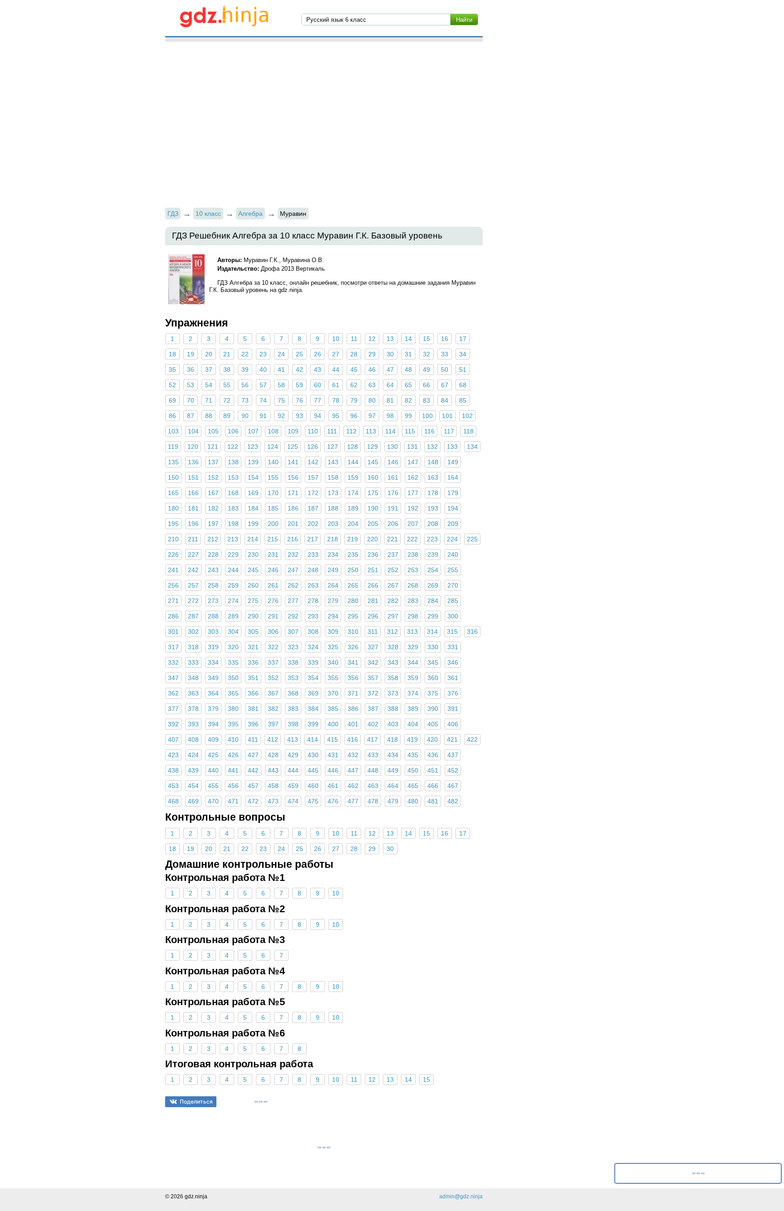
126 (312, 446)
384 (313, 708)
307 (293, 631)
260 (253, 585)
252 (392, 570)
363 (193, 693)
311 (373, 631)
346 (452, 662)
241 (173, 570)
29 (372, 354)
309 (333, 631)
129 (372, 446)
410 (233, 739)
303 (213, 631)
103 (173, 431)
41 (281, 369)
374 (412, 693)
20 (208, 354)
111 (332, 431)
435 (412, 755)
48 (408, 369)
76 (299, 400)
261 (273, 585)
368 (293, 693)
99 (408, 415)
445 (313, 770)
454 (193, 785)
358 (392, 677)
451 (432, 770)
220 (372, 539)
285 (452, 600)
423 (173, 755)
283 (412, 600)
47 (390, 369)
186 (293, 508)
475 (313, 801)
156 (293, 477)
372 (373, 693)
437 (452, 755)
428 (273, 755)
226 (173, 554)
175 (373, 492)
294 (333, 616)
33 (444, 354)
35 (172, 369)
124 (272, 446)
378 (193, 708)
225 (472, 539)
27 (335, 354)
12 (372, 338)
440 (213, 770)
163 (432, 477)
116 (429, 431)
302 (193, 631)
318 (193, 647)
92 (281, 415)
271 (173, 600)
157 (313, 477)
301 (173, 631)
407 (173, 739)
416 (352, 739)
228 (213, 554)
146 (392, 462)
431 (333, 755)
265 (353, 585)
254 (432, 570)
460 (313, 785)
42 (299, 369)
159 (353, 477)
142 (313, 462)
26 (317, 354)
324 (313, 647)
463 (373, 785)
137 (213, 462)
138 (233, 462)
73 (245, 400)
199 (253, 523)
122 (232, 446)
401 (353, 724)
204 (353, 523)
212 (212, 539)
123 (252, 446)
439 (193, 770)
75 (281, 400)
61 (335, 385)
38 (226, 369)
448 (373, 770)
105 (213, 431)
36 (190, 369)
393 (193, 724)
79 (354, 400)
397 (273, 724)
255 (452, 570)
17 (462, 338)
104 (193, 431)
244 (233, 570)
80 (372, 400)
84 (444, 400)
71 (208, 400)
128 (352, 446)
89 (226, 415)
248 (313, 570)
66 (426, 385)
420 (432, 739)
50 (444, 369)
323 (293, 647)
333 (193, 662)
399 (313, 724)
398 (293, 724)
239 (432, 554)
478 (373, 801)
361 (452, 677)
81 (390, 400)
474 (293, 801)
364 (213, 693)
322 (273, 647)
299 (432, 616)
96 (354, 415)
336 (253, 662)
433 (373, 755)
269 (432, 585)
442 (253, 770)
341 (353, 662)
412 (272, 739)
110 (313, 431)
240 (452, 554)
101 (447, 415)
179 (452, 492)
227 (193, 554)
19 (190, 354)
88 (208, 415)
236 (373, 554)
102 (467, 415)
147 (412, 462)
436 (432, 755)
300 (452, 616)
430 (313, 755)
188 (333, 508)
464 (392, 785)
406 (452, 724)
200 (273, 523)
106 (233, 431)
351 (253, 677)
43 (317, 369)
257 (193, 585)
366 (253, 693)
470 (213, 801)
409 (213, 739)
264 (333, 585)
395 (233, 724)
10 (335, 338)
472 (253, 801)
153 (233, 477)
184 (253, 508)
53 (190, 385)
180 (173, 508)
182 (213, 508)
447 (353, 770)
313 (412, 631)
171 (293, 492)
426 (233, 755)
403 (392, 724)
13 (390, 338)
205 (373, 523)
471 (233, 801)
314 (432, 631)
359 (412, 677)
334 (213, 662)
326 (353, 647)
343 (392, 662)
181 (193, 508)
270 (452, 585)
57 (263, 385)
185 (273, 508)
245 (253, 570)
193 (432, 508)
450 (412, 770)
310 (353, 631)
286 (173, 616)
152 (213, 477)
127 (332, 446)
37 (208, 369)
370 (333, 693)
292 (293, 616)
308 (313, 631)
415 (332, 739)
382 (273, 708)
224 (452, 539)
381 (253, 708)
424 (193, 755)
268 (412, 585)
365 (233, 693)
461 (333, 785)
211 (193, 539)
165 (173, 492)
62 (354, 385)
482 (452, 801)
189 (353, 508)
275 (253, 600)
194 (452, 508)
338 (293, 662)
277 (293, 600)
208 (432, 523)
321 (253, 647)
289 (233, 616)
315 (452, 631)
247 (293, 570)
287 (193, 616)
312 (392, 631)
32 (426, 354)
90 (245, 415)
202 (313, 523)
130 (392, 446)
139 (253, 462)
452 (452, 770)
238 (412, 554)
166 (193, 492)
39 (245, 369)
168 (233, 492)
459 (293, 785)
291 (273, 616)
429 (293, 755)
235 (353, 554)
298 (412, 616)
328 (392, 647)
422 (472, 739)
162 (412, 477)
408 (193, 739)
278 (313, 600)
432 (353, 755)
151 (193, 477)
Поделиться (196, 1101)
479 (392, 801)
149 (452, 462)
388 (392, 708)
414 (312, 739)
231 (273, 554)
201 (293, 523)
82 (408, 400)
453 (173, 785)
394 (213, 724)
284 (432, 600)
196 (193, 523)
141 (293, 462)
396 (253, 724)
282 (392, 600)
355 (333, 677)
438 (173, 770)
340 (333, 662)
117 (449, 431)
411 (253, 739)
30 (390, 354)
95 (335, 415)
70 (190, 400)
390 (432, 708)
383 (293, 708)
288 (213, 616)
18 (172, 354)
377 (173, 708)
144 (353, 462)
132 (432, 446)
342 (373, 662)
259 (233, 585)
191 (392, 508)
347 (173, 677)
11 (354, 338)
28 (354, 354)
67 (444, 385)
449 (392, 770)
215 (272, 539)
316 (472, 631)
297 (392, 616)
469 (193, 801)
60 (317, 385)
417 (372, 739)
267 (392, 585)
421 (452, 739)
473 (273, 801)
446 (333, 770)
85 (462, 400)
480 (412, 801)
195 (173, 523)
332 (173, 662)
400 (333, 724)
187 (313, 508)
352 (273, 677)
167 (213, 492)
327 (373, 647)
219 (352, 539)
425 (213, 755)
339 (313, 662)
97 (372, 415)
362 (173, 693)
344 (412, 662)
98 (390, 415)
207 (412, 523)
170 (273, 492)
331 (452, 647)
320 (233, 647)
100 (427, 415)
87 (190, 415)
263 (313, 585)
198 (233, 523)
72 (226, 400)
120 (192, 446)
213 (232, 539)
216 (292, 539)
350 (233, 677)
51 (462, 369)
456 (233, 785)
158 (333, 477)
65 (408, 385)
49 (426, 369)
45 (354, 369)
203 (333, 523)
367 (273, 693)
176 (392, 492)
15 (426, 338)
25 (299, 354)
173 (333, 492)
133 (452, 446)
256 (173, 585)
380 (233, 708)
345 (432, 662)
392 (173, 724)
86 (172, 415)
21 (226, 354)
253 (412, 570)
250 (353, 570)
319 (213, 647)
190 (373, 508)
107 (253, 431)
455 (213, 785)
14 (408, 338)
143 (333, 462)
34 (462, 354)
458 (273, 785)
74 (263, 400)
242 (193, 570)
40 (263, 369)
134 (472, 446)
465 (412, 785)
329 (412, 647)
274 (233, 600)
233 (313, 554)
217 (312, 539)
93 (299, 415)
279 (333, 600)
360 (432, 677)
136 (193, 462)
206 (392, 523)
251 (373, 570)
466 (432, 785)
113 (371, 431)
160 (373, 477)
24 (281, 354)
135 (173, 462)
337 (273, 662)
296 (373, 616)
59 (299, 385)
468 (173, 801)
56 (245, 385)
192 (412, 508)
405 (432, 724)
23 (263, 354)
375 (432, 693)
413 (292, 739)
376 (452, 693)
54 (208, 385)
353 (293, 677)
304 (233, 631)
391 (452, 708)
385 (333, 708)
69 (172, 400)
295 (353, 616)
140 (273, 462)
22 (245, 354)
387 (373, 708)
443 (273, 770)
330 (432, 647)
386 (353, 708)
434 (392, 755)
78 (335, 400)
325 (333, 647)
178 (432, 492)
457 (253, 785)
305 (253, 631)
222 (412, 539)
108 (273, 431)
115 (410, 431)
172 (313, 492)
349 (213, 677)
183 (233, 508)
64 (390, 385)
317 (173, 647)
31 (408, 354)
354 (313, 677)
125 (292, 446)
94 (317, 415)
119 (173, 446)
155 (273, 477)
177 (412, 492)
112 (351, 431)
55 (226, 385)
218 (332, 539)
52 (172, 385)
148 (432, 462)
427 (253, 755)
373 (392, 693)
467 (452, 785)
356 (353, 677)
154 (253, 477)
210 (173, 539)
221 (392, 539)
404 (412, 724)
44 (335, 369)
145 (373, 462)
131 (412, 446)
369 (313, 693)
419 (412, 739)
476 (333, 801)
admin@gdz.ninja (461, 1196)
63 (372, 385)
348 (193, 677)
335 (233, 662)
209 (452, 523)
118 (468, 431)
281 (373, 600)
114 (390, 431)
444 (293, 770)
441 (233, 770)
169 (253, 492)
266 (373, 585)
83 (426, 400)
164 (452, 477)
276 (273, 600)
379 (213, 708)
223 (432, 539)
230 (253, 554)
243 (213, 570)
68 (462, 385)
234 (333, 554)
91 (263, 415)
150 (173, 477)
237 (392, 554)
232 (293, 554)
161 (392, 477)
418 (392, 739)
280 (353, 600)
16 (444, 338)
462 (353, 785)
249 (333, 570)
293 (313, 616)
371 (353, 693)
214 (252, 539)
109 (293, 431)
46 (372, 369)
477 (353, 801)
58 (281, 385)
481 (432, 801)
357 (373, 677)
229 (233, 554)
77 (317, 400)
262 (293, 585)
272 (193, 600)
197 (213, 523)
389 (412, 708)
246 (273, 570)
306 (273, 631)
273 (213, 600)
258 (213, 585)
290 (253, 616)
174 (353, 492)
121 (212, 446)
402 (373, 724)
